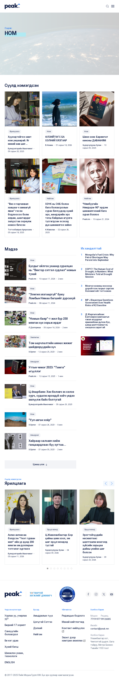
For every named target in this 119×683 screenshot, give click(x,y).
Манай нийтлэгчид (73, 621)
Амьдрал (34, 362)
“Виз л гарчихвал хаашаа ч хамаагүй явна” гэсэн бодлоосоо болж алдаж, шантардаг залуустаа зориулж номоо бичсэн (19, 214)
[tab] (47, 568)
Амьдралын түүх (43, 615)
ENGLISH (10, 662)
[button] (107, 6)
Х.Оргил (32, 352)
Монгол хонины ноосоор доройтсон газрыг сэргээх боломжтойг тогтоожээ (99, 288)
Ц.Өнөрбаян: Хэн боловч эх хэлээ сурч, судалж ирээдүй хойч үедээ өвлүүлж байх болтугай (52, 395)
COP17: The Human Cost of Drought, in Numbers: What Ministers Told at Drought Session (99, 273)
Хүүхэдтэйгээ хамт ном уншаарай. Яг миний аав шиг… (19, 140)
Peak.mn (87, 219)
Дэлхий (37, 628)
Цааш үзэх (39, 464)
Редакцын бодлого (73, 615)
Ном (49, 131)
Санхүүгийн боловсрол (11, 633)
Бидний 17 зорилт (15, 625)
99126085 (106, 619)
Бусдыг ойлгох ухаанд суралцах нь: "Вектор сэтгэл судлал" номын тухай (52, 269)
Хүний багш (11, 646)
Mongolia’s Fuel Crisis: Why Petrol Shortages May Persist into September (99, 257)
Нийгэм (50, 198)
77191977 (95, 619)
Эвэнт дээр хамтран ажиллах (72, 639)
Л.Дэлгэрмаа (35, 327)
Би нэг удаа (11, 640)
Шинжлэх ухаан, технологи (14, 655)
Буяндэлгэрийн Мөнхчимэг (20, 149)
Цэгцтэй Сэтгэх (42, 621)
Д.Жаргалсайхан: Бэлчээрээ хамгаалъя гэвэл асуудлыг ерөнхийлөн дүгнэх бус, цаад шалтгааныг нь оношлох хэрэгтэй (97, 321)
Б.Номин (49, 145)
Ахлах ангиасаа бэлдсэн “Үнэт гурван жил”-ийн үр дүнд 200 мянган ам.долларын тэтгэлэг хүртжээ (21, 541)
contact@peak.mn (99, 628)
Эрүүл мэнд (52, 529)
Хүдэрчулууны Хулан (92, 145)
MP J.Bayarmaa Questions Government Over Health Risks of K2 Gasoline (99, 303)
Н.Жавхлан (50, 230)
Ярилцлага (14, 131)
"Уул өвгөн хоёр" (40, 420)
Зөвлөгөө (34, 337)
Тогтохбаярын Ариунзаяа (20, 230)
